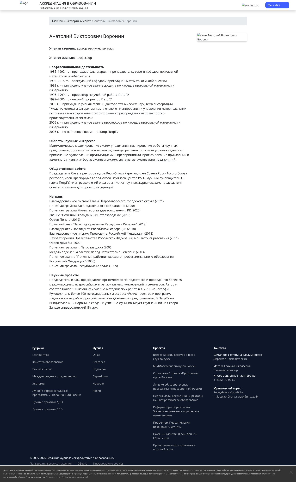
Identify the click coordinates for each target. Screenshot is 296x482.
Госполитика (40, 355)
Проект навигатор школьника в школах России (174, 447)
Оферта (82, 463)
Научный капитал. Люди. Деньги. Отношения (175, 436)
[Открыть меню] (10, 5)
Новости (98, 383)
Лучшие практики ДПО (47, 402)
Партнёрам (100, 376)
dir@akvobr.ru (238, 359)
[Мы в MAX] (216, 462)
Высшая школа (42, 369)
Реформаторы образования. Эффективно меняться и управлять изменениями (176, 411)
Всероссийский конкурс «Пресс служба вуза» (174, 357)
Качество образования (47, 362)
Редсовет (99, 362)
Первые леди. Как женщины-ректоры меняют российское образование (178, 398)
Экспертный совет (78, 21)
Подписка (99, 369)
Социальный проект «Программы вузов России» (175, 375)
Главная (57, 21)
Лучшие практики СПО (47, 409)
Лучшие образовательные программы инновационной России (56, 393)
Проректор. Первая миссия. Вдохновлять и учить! (171, 425)
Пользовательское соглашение (51, 463)
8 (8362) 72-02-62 (224, 380)
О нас (96, 355)
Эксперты (38, 383)
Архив (97, 391)
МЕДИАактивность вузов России (174, 366)
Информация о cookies (108, 463)
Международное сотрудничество (54, 376)
